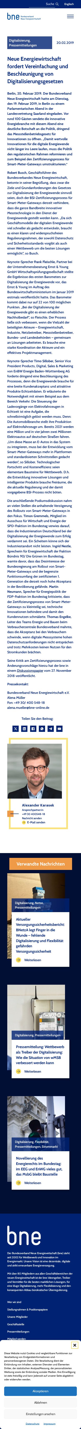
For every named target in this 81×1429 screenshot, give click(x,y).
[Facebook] (33, 729)
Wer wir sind (14, 1302)
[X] (15, 729)
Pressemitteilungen (18, 1331)
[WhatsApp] (42, 729)
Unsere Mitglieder (17, 1316)
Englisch (69, 4)
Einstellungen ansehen (40, 1414)
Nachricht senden (32, 818)
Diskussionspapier (30, 670)
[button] (75, 1345)
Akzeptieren (40, 1391)
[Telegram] (51, 729)
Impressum (49, 1423)
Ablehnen (40, 1402)
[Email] (59, 729)
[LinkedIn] (24, 729)
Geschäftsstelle (15, 1324)
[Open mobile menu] (70, 16)
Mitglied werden (16, 1338)
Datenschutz (32, 1423)
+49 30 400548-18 (33, 814)
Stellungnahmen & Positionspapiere (27, 1309)
